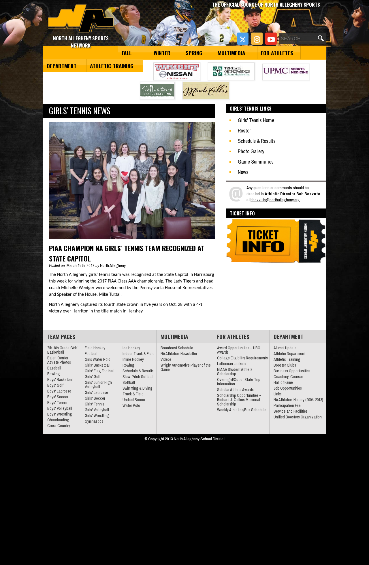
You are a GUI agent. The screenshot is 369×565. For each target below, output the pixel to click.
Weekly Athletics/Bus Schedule (241, 409)
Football (91, 353)
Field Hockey (95, 347)
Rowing (128, 365)
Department (61, 66)
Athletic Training (111, 66)
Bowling (53, 373)
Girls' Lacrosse (96, 392)
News (243, 172)
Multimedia (231, 53)
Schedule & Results (257, 141)
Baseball (54, 368)
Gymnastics (94, 421)
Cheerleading (58, 419)
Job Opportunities (288, 388)
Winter (162, 53)
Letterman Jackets (231, 363)
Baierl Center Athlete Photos (59, 360)
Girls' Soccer (95, 398)
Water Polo (131, 405)
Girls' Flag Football (99, 370)
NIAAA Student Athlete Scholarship (235, 371)
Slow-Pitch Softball (138, 376)
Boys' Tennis (57, 402)
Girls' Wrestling (97, 415)
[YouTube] (271, 39)
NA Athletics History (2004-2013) (298, 399)
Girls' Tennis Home (256, 120)
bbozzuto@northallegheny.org (275, 200)
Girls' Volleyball (97, 409)
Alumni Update (285, 347)
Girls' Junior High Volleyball (98, 384)
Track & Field (133, 394)
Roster (244, 130)
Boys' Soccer (57, 396)
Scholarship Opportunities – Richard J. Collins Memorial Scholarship (239, 400)
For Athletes (277, 53)
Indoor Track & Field (139, 353)
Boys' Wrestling (59, 414)
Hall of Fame (283, 382)
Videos (166, 359)
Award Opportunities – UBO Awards (238, 350)
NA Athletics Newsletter (179, 353)
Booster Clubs (285, 365)
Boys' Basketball (60, 379)
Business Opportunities (292, 370)
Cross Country (58, 425)
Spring (194, 53)
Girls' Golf (92, 376)
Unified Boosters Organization (298, 417)
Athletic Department (289, 353)
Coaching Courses (289, 376)
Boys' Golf (55, 385)
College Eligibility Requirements (242, 358)
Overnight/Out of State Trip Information (238, 381)
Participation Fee (287, 405)
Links (278, 394)
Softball (129, 382)
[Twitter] (242, 39)
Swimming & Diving (138, 388)
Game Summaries (256, 161)
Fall (127, 53)
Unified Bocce (134, 399)
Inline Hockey (133, 359)
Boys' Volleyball (59, 408)
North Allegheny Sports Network (81, 18)
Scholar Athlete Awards (235, 389)
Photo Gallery (251, 151)
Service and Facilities (291, 411)
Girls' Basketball (97, 365)
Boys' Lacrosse (59, 391)
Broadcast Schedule (177, 347)
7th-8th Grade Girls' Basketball (62, 350)
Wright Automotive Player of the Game (186, 367)
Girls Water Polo (97, 359)
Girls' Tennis (94, 404)
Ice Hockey (131, 347)
